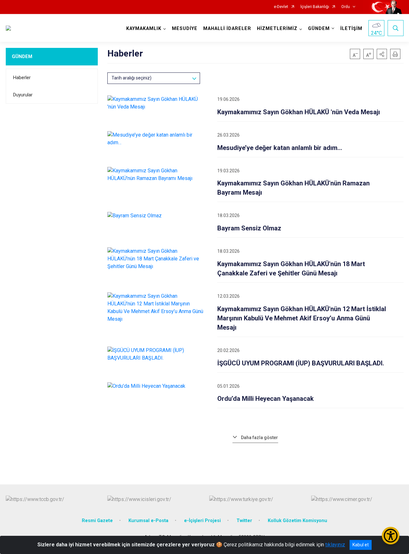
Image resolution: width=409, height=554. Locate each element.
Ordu (345, 7)
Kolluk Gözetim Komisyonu (297, 520)
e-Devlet (281, 7)
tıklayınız (335, 545)
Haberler (22, 77)
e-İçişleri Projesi (202, 520)
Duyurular (23, 95)
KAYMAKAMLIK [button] (143, 28)
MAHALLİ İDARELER (227, 28)
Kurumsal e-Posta (148, 520)
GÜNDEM (22, 56)
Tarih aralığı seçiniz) (131, 77)
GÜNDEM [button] (319, 28)
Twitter (244, 520)
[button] (382, 54)
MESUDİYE (184, 28)
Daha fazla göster (259, 437)
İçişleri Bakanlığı (314, 7)
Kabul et (360, 544)
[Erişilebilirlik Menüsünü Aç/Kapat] (390, 535)
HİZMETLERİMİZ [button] (277, 28)
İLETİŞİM (351, 28)
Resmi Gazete (97, 520)
